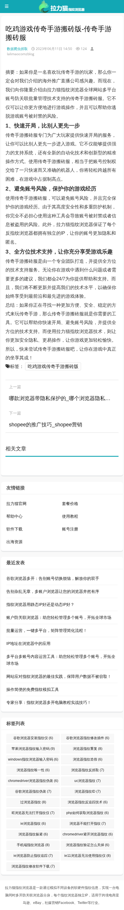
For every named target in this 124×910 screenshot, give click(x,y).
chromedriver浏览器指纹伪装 (33, 781)
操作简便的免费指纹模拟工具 (32, 689)
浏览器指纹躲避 (33, 834)
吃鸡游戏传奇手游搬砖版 (53, 366)
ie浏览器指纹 (33, 824)
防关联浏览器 (32, 895)
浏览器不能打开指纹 (87, 824)
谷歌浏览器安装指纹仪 (33, 738)
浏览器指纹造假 (87, 759)
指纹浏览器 (69, 895)
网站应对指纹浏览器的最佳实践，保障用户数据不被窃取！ (58, 676)
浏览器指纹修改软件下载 (33, 866)
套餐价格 (70, 503)
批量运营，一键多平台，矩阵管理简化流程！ (46, 630)
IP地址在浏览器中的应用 (28, 643)
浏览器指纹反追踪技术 (88, 802)
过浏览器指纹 (33, 802)
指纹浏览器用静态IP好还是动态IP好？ (40, 604)
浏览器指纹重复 (87, 749)
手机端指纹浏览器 (33, 845)
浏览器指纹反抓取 (87, 770)
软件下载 (14, 529)
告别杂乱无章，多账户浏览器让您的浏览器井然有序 (52, 591)
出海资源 (14, 541)
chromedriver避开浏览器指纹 (88, 834)
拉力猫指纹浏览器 (19, 888)
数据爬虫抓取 (17, 48)
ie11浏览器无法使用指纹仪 (87, 856)
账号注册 (70, 529)
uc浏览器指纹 (87, 781)
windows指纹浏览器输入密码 (33, 759)
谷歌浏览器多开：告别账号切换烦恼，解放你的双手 (52, 578)
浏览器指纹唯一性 (33, 770)
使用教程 (70, 516)
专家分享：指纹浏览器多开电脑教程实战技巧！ (48, 702)
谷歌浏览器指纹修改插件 (87, 738)
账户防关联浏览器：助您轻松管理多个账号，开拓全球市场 (58, 617)
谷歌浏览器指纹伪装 (33, 791)
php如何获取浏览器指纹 (87, 813)
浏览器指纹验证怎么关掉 (87, 845)
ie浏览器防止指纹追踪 (33, 856)
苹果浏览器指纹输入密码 (33, 749)
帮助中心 (14, 516)
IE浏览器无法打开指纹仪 (33, 813)
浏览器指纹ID (88, 791)
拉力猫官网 (16, 503)
